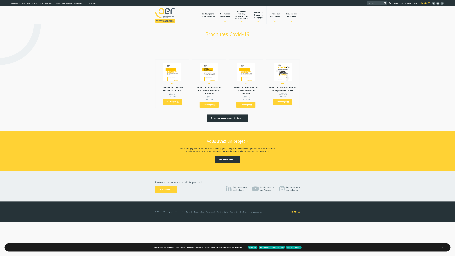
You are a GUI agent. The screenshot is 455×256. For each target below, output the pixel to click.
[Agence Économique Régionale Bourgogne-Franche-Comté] (165, 15)
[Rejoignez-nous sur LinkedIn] (422, 3)
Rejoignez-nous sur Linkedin (240, 188)
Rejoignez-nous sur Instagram (293, 188)
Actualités (36, 3)
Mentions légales (222, 212)
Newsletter (67, 3)
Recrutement (210, 212)
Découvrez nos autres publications (226, 118)
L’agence (14, 3)
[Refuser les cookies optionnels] (442, 247)
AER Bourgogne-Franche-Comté (173, 212)
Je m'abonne (164, 189)
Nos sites (26, 3)
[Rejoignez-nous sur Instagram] (429, 3)
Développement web (255, 212)
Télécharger (171, 102)
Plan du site (234, 212)
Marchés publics (198, 212)
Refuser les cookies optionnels (272, 247)
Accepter (252, 247)
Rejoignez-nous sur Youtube (267, 188)
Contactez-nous (226, 159)
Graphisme (243, 212)
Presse (57, 3)
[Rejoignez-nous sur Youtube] (425, 3)
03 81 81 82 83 (412, 3)
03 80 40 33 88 (397, 3)
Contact (48, 3)
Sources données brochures (86, 3)
